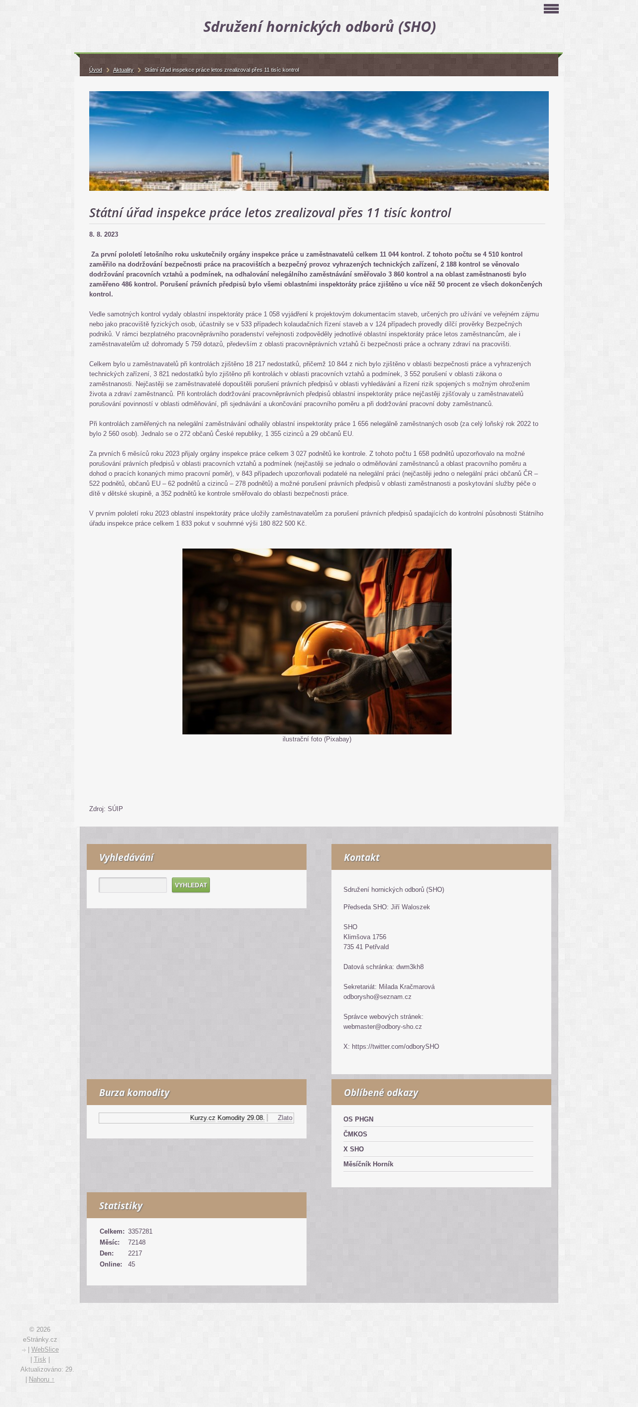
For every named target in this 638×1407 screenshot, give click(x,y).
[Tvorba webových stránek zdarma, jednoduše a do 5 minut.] (24, 1350)
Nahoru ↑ (42, 1379)
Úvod (95, 70)
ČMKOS (355, 1134)
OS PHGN (358, 1119)
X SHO (353, 1149)
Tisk (40, 1359)
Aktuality (123, 70)
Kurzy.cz (184, 1118)
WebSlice (45, 1349)
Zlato (266, 1118)
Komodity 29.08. (222, 1118)
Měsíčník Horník (368, 1164)
